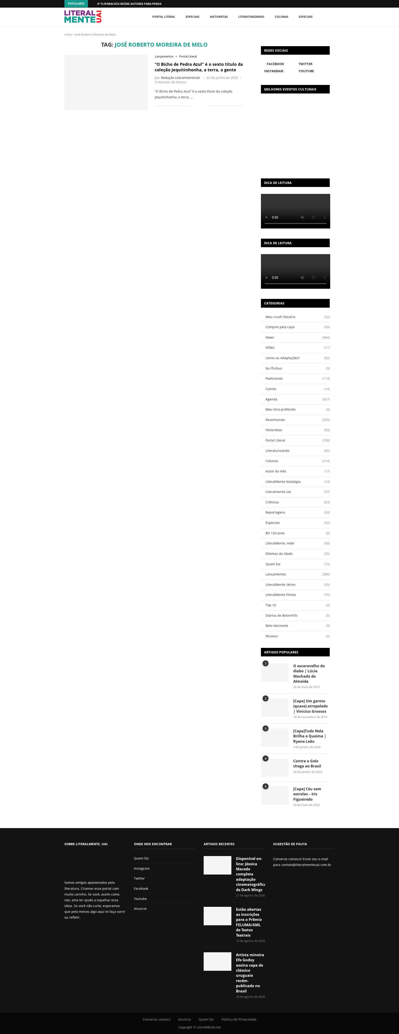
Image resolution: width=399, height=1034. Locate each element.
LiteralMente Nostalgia (298, 481)
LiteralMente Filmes (298, 594)
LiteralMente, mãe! (298, 543)
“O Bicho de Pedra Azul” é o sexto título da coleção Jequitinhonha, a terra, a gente (199, 66)
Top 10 (298, 605)
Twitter (139, 878)
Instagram (142, 868)
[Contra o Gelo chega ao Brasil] (275, 767)
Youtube (140, 898)
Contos (298, 389)
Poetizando (298, 378)
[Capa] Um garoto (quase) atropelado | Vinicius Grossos (310, 706)
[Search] (332, 17)
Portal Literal (163, 17)
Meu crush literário (298, 317)
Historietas (219, 17)
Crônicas (298, 502)
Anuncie (140, 908)
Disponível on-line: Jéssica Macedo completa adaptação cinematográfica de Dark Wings (250, 874)
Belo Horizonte (298, 625)
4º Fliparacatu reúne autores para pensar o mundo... (138, 4)
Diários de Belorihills (298, 615)
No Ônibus (298, 368)
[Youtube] (81, 930)
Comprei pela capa (298, 327)
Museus (298, 636)
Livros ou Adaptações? (298, 358)
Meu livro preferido (298, 409)
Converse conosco (156, 1019)
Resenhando (298, 420)
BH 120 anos (298, 533)
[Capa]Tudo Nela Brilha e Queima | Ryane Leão (309, 736)
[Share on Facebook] (197, 106)
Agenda (298, 399)
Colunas (281, 17)
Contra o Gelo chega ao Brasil (307, 763)
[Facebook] (324, 4)
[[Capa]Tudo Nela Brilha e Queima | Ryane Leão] (275, 737)
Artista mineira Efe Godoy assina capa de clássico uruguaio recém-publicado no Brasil (250, 973)
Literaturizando (251, 17)
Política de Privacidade (239, 1019)
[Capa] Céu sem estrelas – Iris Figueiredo (307, 794)
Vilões (298, 347)
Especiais (306, 17)
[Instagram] (78, 930)
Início (68, 34)
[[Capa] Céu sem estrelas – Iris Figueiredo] (275, 795)
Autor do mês (298, 471)
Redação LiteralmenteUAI (180, 77)
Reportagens (298, 512)
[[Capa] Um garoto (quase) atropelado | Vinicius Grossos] (275, 707)
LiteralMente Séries (298, 584)
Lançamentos (298, 574)
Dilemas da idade (298, 553)
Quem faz (298, 564)
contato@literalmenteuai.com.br (306, 865)
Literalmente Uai (298, 492)
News (298, 337)
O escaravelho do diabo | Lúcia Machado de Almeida (309, 673)
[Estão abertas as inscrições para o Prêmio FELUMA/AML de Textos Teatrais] (217, 916)
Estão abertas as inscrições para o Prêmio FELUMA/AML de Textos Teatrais (249, 922)
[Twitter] (74, 930)
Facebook (141, 888)
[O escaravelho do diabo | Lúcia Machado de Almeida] (275, 672)
